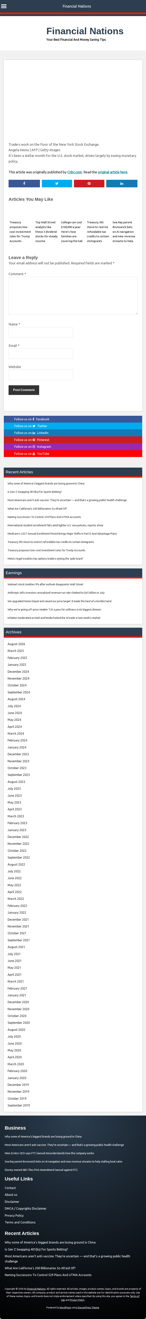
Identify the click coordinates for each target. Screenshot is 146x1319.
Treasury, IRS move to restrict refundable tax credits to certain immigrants (98, 232)
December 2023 (18, 754)
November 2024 (18, 678)
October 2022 (17, 850)
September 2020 (19, 1022)
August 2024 (16, 699)
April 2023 (15, 809)
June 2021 (15, 960)
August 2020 (16, 1029)
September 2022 (19, 857)
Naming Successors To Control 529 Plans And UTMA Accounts (48, 1275)
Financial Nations (77, 6)
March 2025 (16, 650)
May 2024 (14, 719)
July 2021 (14, 954)
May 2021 (14, 967)
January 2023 (17, 830)
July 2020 (14, 1036)
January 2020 (17, 1078)
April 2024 (15, 726)
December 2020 (18, 1002)
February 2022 (17, 905)
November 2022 (18, 843)
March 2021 (16, 981)
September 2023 (19, 774)
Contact (10, 1188)
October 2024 (17, 685)
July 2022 (14, 871)
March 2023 (16, 816)
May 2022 (14, 885)
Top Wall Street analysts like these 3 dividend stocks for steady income (46, 232)
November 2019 (18, 1091)
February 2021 (17, 988)
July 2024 (14, 706)
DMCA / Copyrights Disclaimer (25, 1208)
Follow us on (31, 419)
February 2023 (17, 823)
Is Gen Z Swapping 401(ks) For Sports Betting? (36, 1249)
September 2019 (19, 1105)
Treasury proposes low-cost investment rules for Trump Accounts (20, 232)
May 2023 (14, 802)
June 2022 (15, 878)
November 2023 (18, 761)
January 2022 (17, 912)
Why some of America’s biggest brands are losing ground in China (50, 1242)
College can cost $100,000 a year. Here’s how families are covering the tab (72, 232)
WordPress (65, 1307)
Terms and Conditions (20, 1222)
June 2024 (15, 713)
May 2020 (14, 1050)
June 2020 (15, 1043)
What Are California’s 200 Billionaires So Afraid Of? (40, 1268)
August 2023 (16, 781)
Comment (17, 274)
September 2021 (19, 940)
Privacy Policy (14, 1215)
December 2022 (18, 837)
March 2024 (16, 733)
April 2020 (15, 1057)
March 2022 (16, 898)
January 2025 (17, 664)
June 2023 (15, 795)
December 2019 (18, 1084)
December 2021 (18, 919)
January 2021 (17, 995)
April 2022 (15, 892)
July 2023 (14, 788)
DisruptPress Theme (88, 1307)
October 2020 (17, 1016)
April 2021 (15, 974)
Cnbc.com (74, 172)
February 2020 (17, 1071)
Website (15, 367)
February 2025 (17, 658)
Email (14, 345)
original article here (112, 172)
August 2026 (16, 644)
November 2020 (18, 1009)
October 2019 (17, 1098)
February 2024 (17, 740)
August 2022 (16, 864)
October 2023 (17, 768)
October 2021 (17, 933)
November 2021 (18, 926)
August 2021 (16, 947)
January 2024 (17, 747)
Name (14, 324)
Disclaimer (12, 1201)
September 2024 (19, 692)
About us (11, 1194)
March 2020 (16, 1064)
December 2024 (18, 671)
